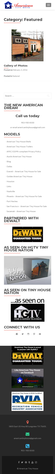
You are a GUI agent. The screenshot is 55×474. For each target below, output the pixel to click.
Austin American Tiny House (19, 156)
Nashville (11, 191)
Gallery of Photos (16, 65)
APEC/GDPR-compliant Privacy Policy (24, 151)
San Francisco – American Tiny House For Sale (27, 206)
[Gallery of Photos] (27, 45)
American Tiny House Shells (19, 141)
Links (9, 186)
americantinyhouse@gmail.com (31, 127)
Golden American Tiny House (19, 176)
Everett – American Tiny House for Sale (24, 171)
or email (14, 127)
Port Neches (12, 201)
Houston (10, 181)
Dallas (9, 166)
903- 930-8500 (27, 450)
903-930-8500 (27, 122)
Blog (9, 161)
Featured (16, 76)
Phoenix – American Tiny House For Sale (24, 196)
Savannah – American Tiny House (21, 211)
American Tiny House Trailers (20, 146)
